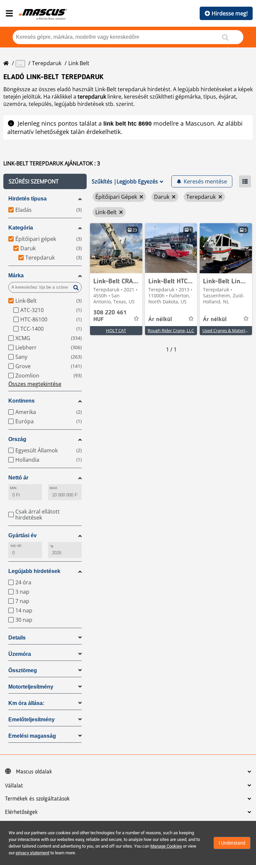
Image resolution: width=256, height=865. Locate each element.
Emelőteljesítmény (31, 719)
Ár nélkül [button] (160, 319)
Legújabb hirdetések (34, 571)
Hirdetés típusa (27, 198)
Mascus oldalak (34, 772)
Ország (17, 439)
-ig (51, 546)
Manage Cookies (166, 846)
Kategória (20, 228)
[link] (116, 248)
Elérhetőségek (21, 812)
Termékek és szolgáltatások (37, 799)
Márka (16, 275)
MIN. (13, 488)
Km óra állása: (26, 703)
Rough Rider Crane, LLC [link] (171, 330)
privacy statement (32, 852)
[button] (45, 181)
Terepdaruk (46, 63)
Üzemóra (19, 654)
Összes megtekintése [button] (34, 384)
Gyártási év (22, 535)
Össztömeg (22, 670)
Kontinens (21, 401)
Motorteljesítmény (30, 687)
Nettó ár (18, 477)
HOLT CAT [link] (116, 330)
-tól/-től (15, 546)
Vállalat (14, 786)
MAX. (54, 488)
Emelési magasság (32, 736)
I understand (232, 843)
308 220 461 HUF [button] (110, 316)
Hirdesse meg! (230, 13)
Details (17, 637)
